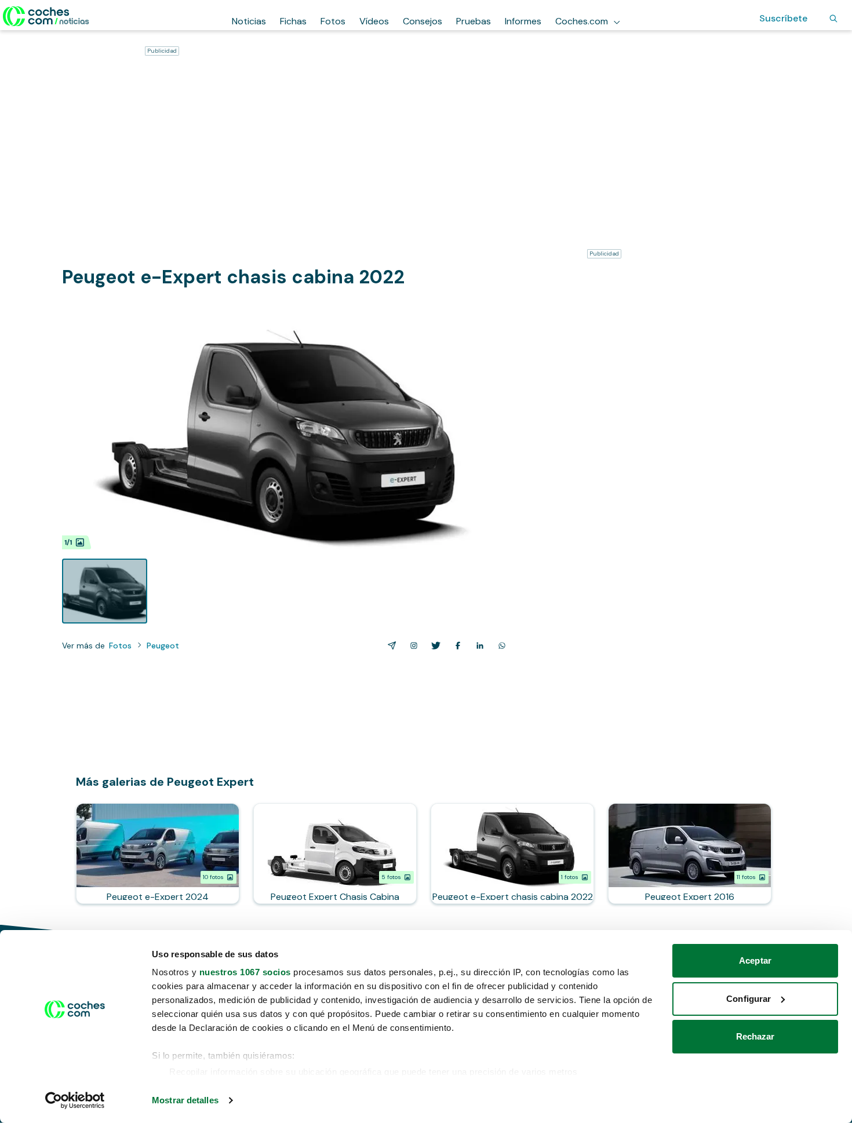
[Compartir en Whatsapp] (499, 645)
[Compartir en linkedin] (477, 645)
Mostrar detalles (185, 1100)
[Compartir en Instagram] (411, 645)
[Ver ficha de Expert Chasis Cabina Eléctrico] (335, 853)
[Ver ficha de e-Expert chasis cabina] (512, 853)
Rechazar (755, 1036)
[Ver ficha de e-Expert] (158, 853)
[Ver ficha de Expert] (690, 853)
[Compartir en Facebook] (455, 645)
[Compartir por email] (389, 645)
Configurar (748, 999)
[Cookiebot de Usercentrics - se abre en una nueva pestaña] (75, 1100)
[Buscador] (833, 18)
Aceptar (755, 960)
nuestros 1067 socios (245, 972)
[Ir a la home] (46, 16)
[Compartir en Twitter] (433, 645)
